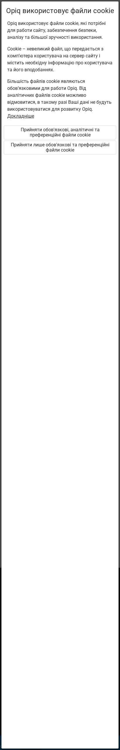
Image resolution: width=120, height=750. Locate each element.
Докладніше (20, 116)
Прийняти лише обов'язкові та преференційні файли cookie (60, 147)
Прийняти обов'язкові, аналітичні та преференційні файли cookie (60, 132)
